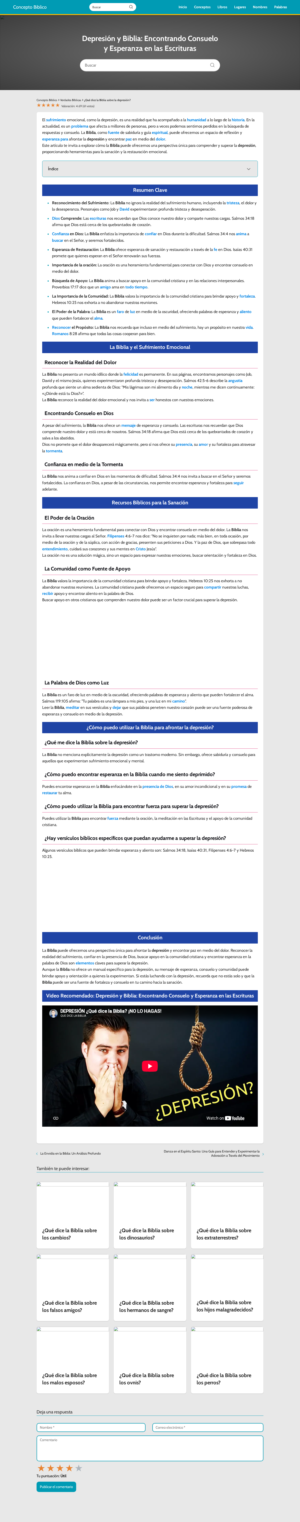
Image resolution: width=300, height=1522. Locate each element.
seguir (238, 482)
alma (98, 318)
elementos (85, 963)
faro (120, 311)
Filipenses (115, 536)
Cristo (141, 549)
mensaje (128, 425)
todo (129, 287)
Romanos (60, 333)
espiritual (160, 132)
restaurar (49, 792)
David (124, 209)
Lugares (240, 7)
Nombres (260, 7)
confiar (151, 233)
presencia (184, 444)
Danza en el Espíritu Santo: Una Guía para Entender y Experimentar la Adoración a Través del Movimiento (212, 1153)
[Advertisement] (150, 640)
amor (203, 444)
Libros (222, 7)
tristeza (233, 202)
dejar (116, 707)
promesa (239, 786)
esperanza (51, 139)
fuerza (112, 818)
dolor (160, 139)
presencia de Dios (157, 786)
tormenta (54, 451)
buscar (57, 240)
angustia (235, 380)
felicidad (131, 374)
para (64, 139)
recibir (47, 593)
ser (152, 399)
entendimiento (55, 549)
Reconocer (61, 327)
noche (187, 387)
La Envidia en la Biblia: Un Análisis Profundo (70, 1153)
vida (249, 327)
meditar (72, 707)
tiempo (141, 287)
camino (178, 701)
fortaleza (247, 296)
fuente (113, 132)
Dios (56, 218)
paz (129, 139)
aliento (245, 311)
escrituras (98, 218)
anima (241, 233)
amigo (105, 287)
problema (79, 126)
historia (238, 119)
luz (132, 311)
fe (215, 249)
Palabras (280, 7)
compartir (212, 587)
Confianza (60, 233)
